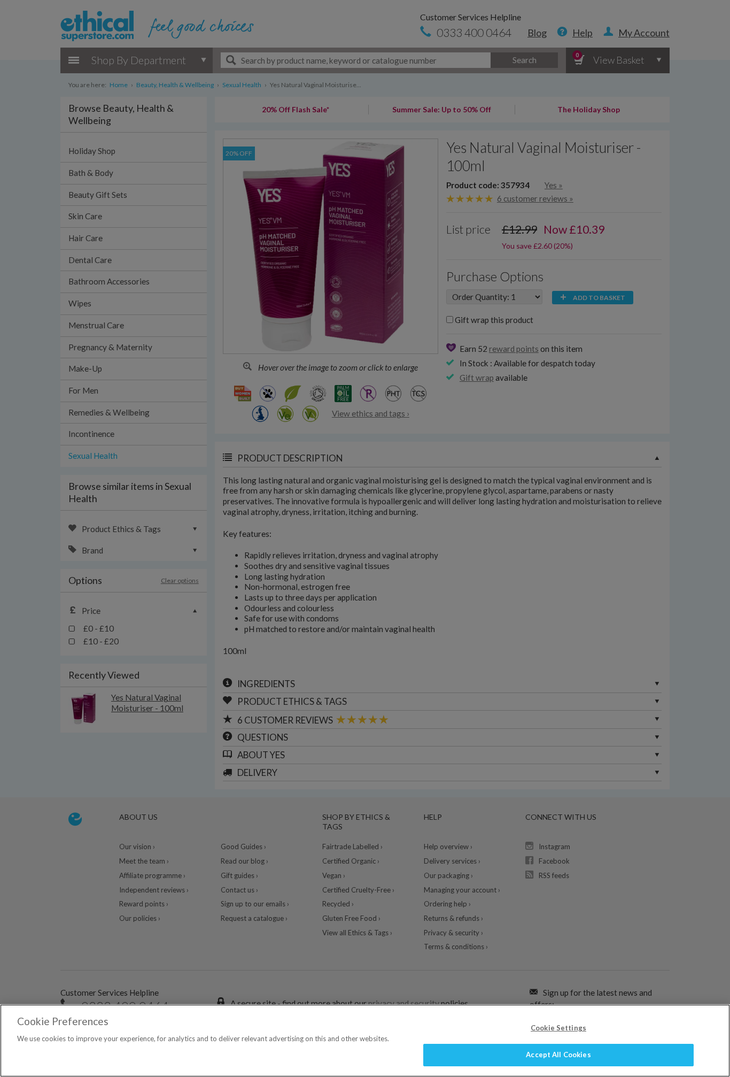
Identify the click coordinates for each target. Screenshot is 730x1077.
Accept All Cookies (558, 1054)
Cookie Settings (558, 1028)
